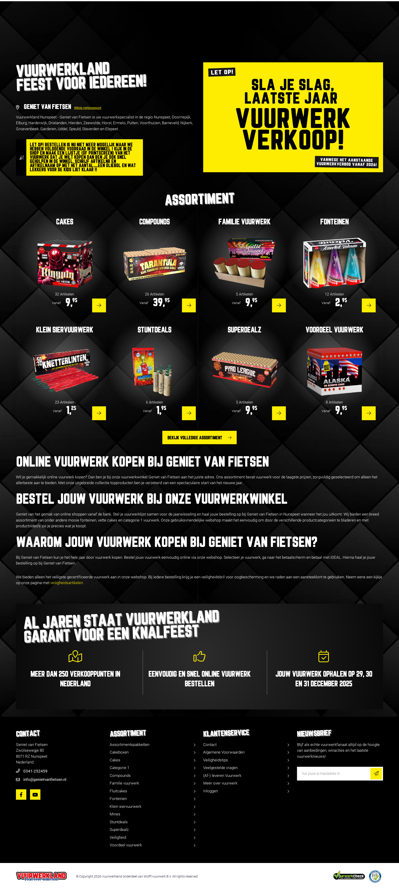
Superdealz (119, 829)
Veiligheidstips (215, 760)
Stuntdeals (119, 822)
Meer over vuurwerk (220, 783)
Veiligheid (118, 837)
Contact (210, 744)
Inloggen (210, 791)
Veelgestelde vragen (220, 767)
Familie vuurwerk (124, 783)
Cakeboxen (119, 752)
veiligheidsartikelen (66, 582)
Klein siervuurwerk (125, 806)
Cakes (115, 760)
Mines (115, 814)
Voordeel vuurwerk (126, 845)
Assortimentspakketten (129, 744)
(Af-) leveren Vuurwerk (222, 775)
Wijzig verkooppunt (87, 108)
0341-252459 (35, 771)
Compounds (120, 775)
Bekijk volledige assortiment (194, 438)
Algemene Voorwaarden (224, 752)
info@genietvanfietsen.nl (44, 779)
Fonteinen (118, 798)
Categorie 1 (119, 767)
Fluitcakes (118, 791)
